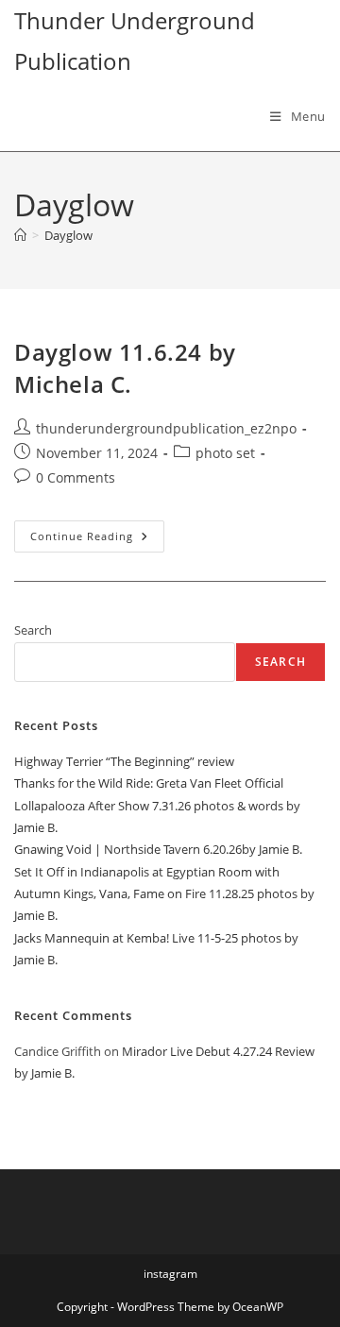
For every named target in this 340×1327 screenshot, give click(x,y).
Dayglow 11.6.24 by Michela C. (125, 368)
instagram (170, 1274)
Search (33, 629)
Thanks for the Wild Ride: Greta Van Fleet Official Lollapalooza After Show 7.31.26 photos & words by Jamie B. (157, 805)
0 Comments (75, 477)
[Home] (20, 235)
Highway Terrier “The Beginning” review (124, 761)
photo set (225, 453)
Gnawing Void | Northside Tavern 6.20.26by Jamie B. (158, 849)
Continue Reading (97, 540)
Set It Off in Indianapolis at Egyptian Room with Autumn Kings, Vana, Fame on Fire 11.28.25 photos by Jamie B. (164, 894)
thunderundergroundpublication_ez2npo (166, 428)
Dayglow (68, 235)
